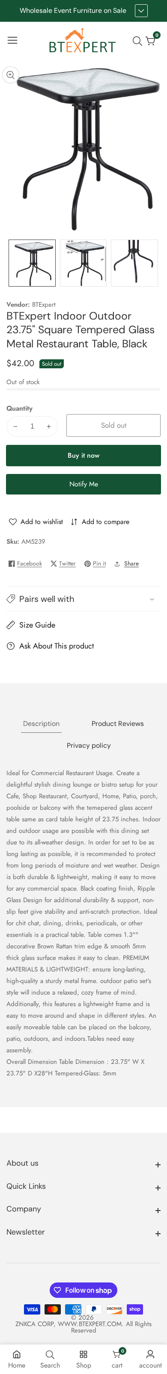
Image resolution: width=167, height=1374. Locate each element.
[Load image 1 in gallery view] (32, 263)
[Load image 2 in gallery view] (83, 263)
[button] (83, 599)
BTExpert (44, 305)
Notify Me (83, 484)
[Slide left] (12, 262)
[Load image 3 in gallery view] (134, 263)
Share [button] (131, 563)
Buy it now (83, 455)
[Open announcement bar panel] (141, 10)
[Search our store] (139, 41)
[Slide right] (154, 262)
